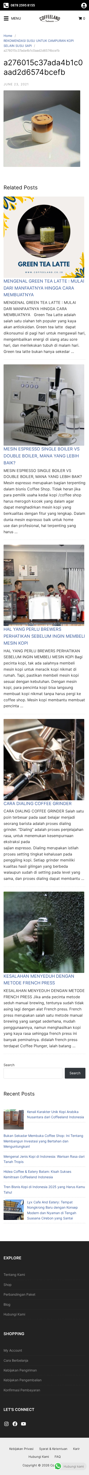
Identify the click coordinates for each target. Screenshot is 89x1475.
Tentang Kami (14, 1274)
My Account (13, 1350)
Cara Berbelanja (16, 1360)
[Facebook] (15, 1424)
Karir (76, 1449)
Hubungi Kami (14, 1314)
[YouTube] (23, 1424)
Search (9, 1065)
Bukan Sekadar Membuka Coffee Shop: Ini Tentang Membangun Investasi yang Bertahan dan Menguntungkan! (43, 1141)
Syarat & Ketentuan (53, 1449)
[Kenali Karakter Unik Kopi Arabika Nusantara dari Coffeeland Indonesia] (14, 1120)
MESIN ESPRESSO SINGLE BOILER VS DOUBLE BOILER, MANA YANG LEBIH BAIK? (42, 455)
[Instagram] (6, 1424)
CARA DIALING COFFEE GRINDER (38, 803)
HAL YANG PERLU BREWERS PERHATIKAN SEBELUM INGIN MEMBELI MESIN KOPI (44, 636)
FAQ (58, 1457)
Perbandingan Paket (19, 1294)
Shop (8, 1285)
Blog (7, 1304)
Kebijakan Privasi (21, 1449)
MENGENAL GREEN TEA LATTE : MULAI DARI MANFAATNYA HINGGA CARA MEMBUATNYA (44, 288)
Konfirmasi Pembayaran (22, 1390)
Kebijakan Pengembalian (23, 1380)
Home (8, 36)
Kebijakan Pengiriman (20, 1370)
